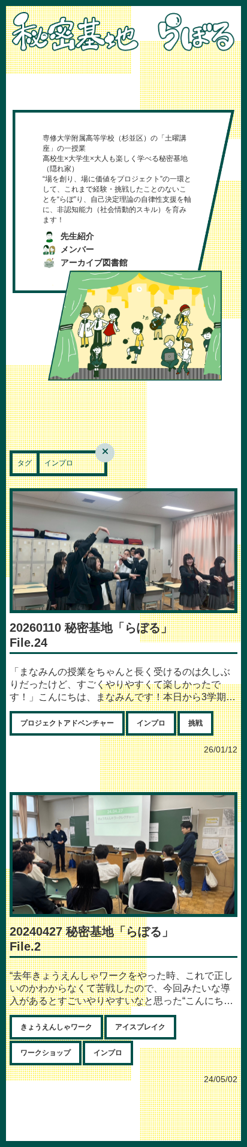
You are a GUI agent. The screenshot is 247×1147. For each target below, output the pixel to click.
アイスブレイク (140, 1027)
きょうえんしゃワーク (56, 1027)
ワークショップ (45, 1053)
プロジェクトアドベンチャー (67, 723)
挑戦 (195, 723)
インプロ (151, 723)
